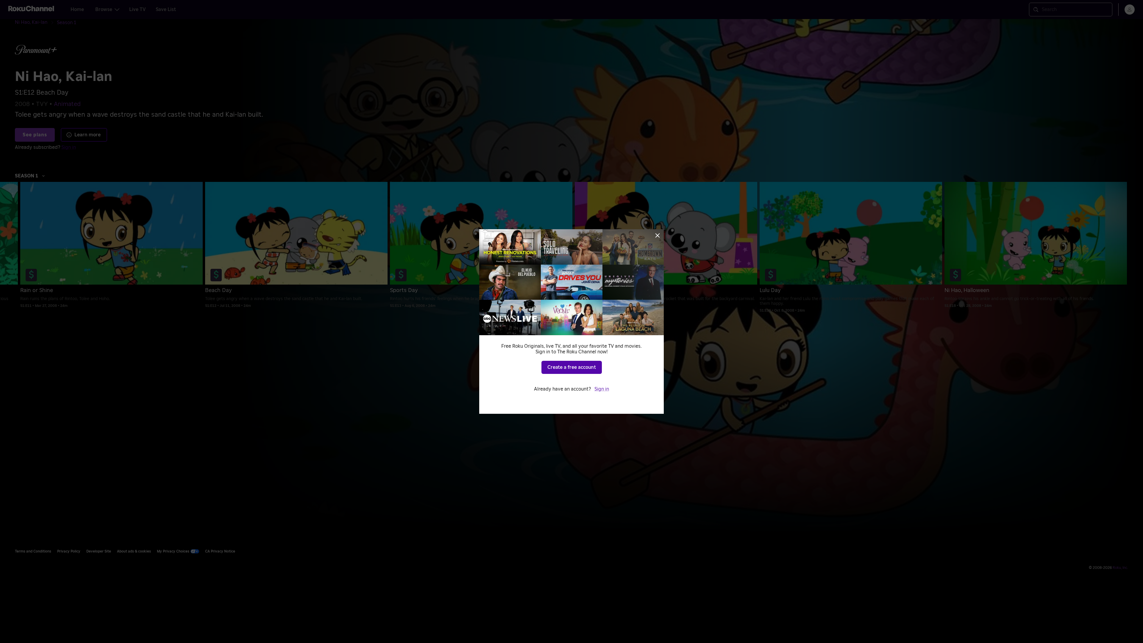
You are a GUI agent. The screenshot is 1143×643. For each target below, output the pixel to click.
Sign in (601, 389)
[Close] (657, 235)
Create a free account (571, 367)
